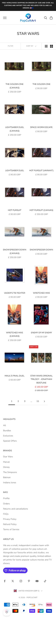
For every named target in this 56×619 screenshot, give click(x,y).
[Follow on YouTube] (37, 581)
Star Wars (8, 456)
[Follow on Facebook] (4, 581)
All (4, 425)
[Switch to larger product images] (46, 46)
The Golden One (41, 84)
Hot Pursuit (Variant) (41, 170)
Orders (6, 503)
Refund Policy (9, 524)
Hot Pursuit (14, 210)
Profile (6, 498)
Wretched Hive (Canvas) (14, 334)
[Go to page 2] (44, 401)
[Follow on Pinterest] (28, 581)
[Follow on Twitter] (12, 581)
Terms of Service (11, 529)
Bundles (7, 430)
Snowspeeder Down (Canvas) (14, 251)
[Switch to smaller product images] (51, 46)
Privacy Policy (9, 519)
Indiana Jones (9, 482)
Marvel (6, 461)
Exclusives (8, 435)
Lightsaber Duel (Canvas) (14, 129)
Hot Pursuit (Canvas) (41, 210)
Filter (10, 46)
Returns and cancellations (15, 508)
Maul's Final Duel (14, 375)
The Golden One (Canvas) (14, 86)
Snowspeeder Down (41, 249)
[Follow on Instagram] (20, 581)
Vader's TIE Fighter (14, 293)
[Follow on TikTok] (45, 581)
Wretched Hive (41, 293)
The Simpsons (10, 472)
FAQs (6, 513)
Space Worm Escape (41, 127)
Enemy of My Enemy (41, 332)
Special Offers (10, 440)
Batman (7, 477)
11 (38, 401)
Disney (6, 467)
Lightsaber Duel (14, 170)
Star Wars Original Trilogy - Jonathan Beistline (41, 379)
